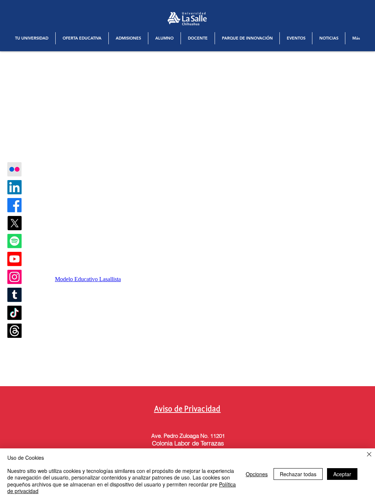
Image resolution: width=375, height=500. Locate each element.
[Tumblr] (14, 295)
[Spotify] (14, 241)
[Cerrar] (369, 455)
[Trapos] (14, 331)
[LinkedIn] (14, 187)
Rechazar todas (298, 474)
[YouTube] (14, 259)
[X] (14, 223)
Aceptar (342, 474)
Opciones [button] (257, 474)
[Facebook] (14, 205)
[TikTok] (14, 313)
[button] (31, 38)
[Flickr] (14, 169)
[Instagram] (14, 277)
